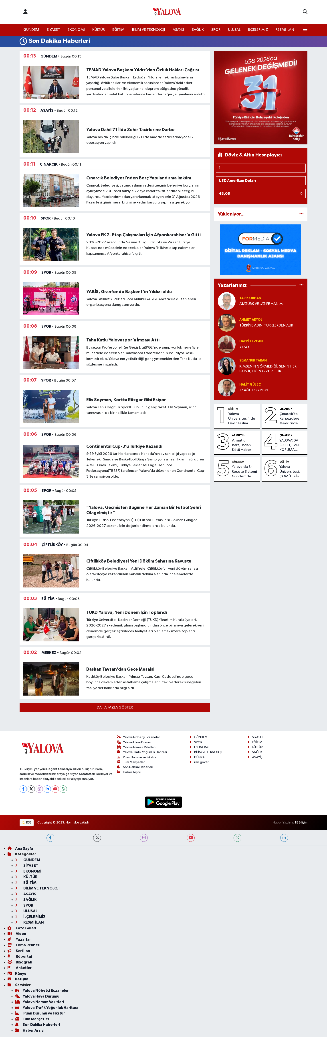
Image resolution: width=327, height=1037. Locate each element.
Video (20, 934)
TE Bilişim (301, 822)
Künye (20, 973)
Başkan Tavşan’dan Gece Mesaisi (120, 669)
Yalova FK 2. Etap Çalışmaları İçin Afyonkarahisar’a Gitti (143, 235)
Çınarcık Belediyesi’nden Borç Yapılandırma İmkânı (138, 178)
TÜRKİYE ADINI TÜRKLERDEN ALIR (266, 325)
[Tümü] (301, 214)
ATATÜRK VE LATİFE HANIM (261, 304)
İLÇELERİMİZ (258, 30)
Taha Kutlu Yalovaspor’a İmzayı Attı (122, 340)
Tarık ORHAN (250, 298)
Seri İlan (22, 951)
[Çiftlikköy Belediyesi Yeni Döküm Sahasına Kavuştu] (51, 571)
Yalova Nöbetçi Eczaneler (141, 737)
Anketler (23, 968)
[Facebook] (23, 789)
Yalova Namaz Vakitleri (139, 747)
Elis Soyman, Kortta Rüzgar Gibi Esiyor (126, 400)
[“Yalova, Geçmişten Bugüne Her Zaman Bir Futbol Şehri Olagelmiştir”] (51, 517)
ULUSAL (234, 30)
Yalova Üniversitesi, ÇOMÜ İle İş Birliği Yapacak (291, 472)
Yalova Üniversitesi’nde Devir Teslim (241, 418)
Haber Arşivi (132, 772)
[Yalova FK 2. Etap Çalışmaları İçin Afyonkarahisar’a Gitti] (51, 244)
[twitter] (97, 838)
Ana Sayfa (24, 848)
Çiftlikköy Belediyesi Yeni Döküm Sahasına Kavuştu (138, 561)
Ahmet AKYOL (250, 319)
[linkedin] (284, 838)
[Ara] (305, 12)
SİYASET (53, 30)
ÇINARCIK (49, 164)
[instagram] (144, 838)
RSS (29, 822)
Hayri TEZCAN (251, 341)
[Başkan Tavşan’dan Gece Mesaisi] (51, 679)
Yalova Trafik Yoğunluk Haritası (145, 752)
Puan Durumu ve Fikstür (139, 757)
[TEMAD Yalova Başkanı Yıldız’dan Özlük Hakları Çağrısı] (51, 82)
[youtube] (191, 838)
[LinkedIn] (47, 789)
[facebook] (50, 838)
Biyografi (23, 962)
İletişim (21, 979)
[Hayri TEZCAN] (227, 344)
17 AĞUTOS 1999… (255, 390)
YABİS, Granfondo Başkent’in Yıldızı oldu (129, 292)
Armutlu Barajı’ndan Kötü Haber (241, 445)
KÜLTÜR (98, 30)
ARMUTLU (238, 435)
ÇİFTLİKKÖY (52, 545)
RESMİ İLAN (285, 30)
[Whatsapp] (63, 789)
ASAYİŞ (178, 30)
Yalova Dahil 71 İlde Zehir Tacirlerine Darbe (130, 129)
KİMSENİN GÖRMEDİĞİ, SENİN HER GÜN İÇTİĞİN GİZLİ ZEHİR (268, 369)
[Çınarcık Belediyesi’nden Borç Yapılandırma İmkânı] (51, 190)
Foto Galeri (25, 928)
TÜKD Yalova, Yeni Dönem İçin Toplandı (126, 612)
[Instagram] (39, 789)
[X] (31, 789)
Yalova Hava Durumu (137, 742)
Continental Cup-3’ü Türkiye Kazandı (124, 446)
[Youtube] (55, 789)
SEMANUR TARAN (253, 360)
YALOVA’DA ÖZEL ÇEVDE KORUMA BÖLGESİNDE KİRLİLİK (290, 445)
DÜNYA (199, 757)
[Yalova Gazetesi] (167, 12)
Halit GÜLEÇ (250, 384)
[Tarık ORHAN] (227, 301)
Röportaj (23, 956)
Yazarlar (23, 939)
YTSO (244, 347)
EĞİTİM (118, 30)
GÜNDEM (31, 30)
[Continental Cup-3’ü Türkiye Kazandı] (51, 461)
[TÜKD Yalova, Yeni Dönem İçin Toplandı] (51, 624)
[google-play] (163, 802)
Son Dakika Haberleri (138, 767)
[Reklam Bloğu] (260, 97)
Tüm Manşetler (134, 762)
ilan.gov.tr (201, 762)
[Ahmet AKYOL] (227, 322)
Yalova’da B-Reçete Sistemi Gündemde (244, 471)
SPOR (215, 30)
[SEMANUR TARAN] (227, 366)
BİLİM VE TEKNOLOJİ (148, 30)
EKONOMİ (76, 30)
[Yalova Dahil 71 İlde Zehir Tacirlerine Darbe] (51, 136)
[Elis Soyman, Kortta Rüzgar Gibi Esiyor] (51, 406)
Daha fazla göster (115, 707)
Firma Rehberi (27, 945)
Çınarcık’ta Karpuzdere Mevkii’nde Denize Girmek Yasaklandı (291, 419)
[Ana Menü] (305, 30)
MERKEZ (48, 653)
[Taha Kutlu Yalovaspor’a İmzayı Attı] (51, 352)
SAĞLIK (198, 30)
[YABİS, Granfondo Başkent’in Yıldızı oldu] (51, 298)
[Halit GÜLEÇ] (227, 387)
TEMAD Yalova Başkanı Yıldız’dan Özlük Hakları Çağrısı (142, 70)
